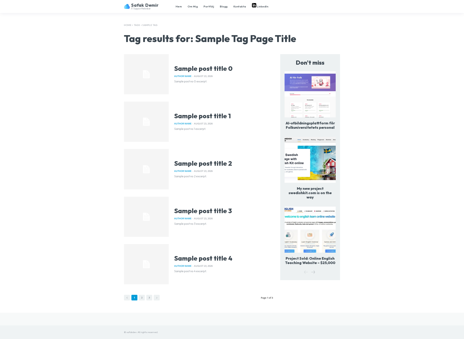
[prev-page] (306, 272)
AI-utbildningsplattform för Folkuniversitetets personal (310, 125)
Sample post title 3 (203, 211)
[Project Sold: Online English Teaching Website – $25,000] (310, 229)
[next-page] (313, 272)
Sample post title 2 (203, 163)
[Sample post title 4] (146, 264)
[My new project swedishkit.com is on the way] (310, 160)
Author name (182, 76)
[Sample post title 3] (146, 217)
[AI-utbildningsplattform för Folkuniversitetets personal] (310, 94)
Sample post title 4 (203, 258)
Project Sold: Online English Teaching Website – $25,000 (310, 260)
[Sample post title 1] (146, 122)
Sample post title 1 (202, 116)
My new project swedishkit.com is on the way (310, 192)
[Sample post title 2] (146, 169)
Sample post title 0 (203, 68)
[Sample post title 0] (146, 74)
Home (127, 25)
